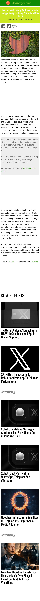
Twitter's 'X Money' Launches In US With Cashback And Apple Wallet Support (19, 333)
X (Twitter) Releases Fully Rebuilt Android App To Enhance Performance (19, 377)
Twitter (35, 262)
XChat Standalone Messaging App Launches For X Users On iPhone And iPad (18, 432)
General (11, 262)
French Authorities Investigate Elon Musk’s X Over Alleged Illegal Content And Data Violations (18, 577)
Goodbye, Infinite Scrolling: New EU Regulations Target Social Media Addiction (19, 521)
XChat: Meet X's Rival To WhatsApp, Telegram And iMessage (15, 476)
